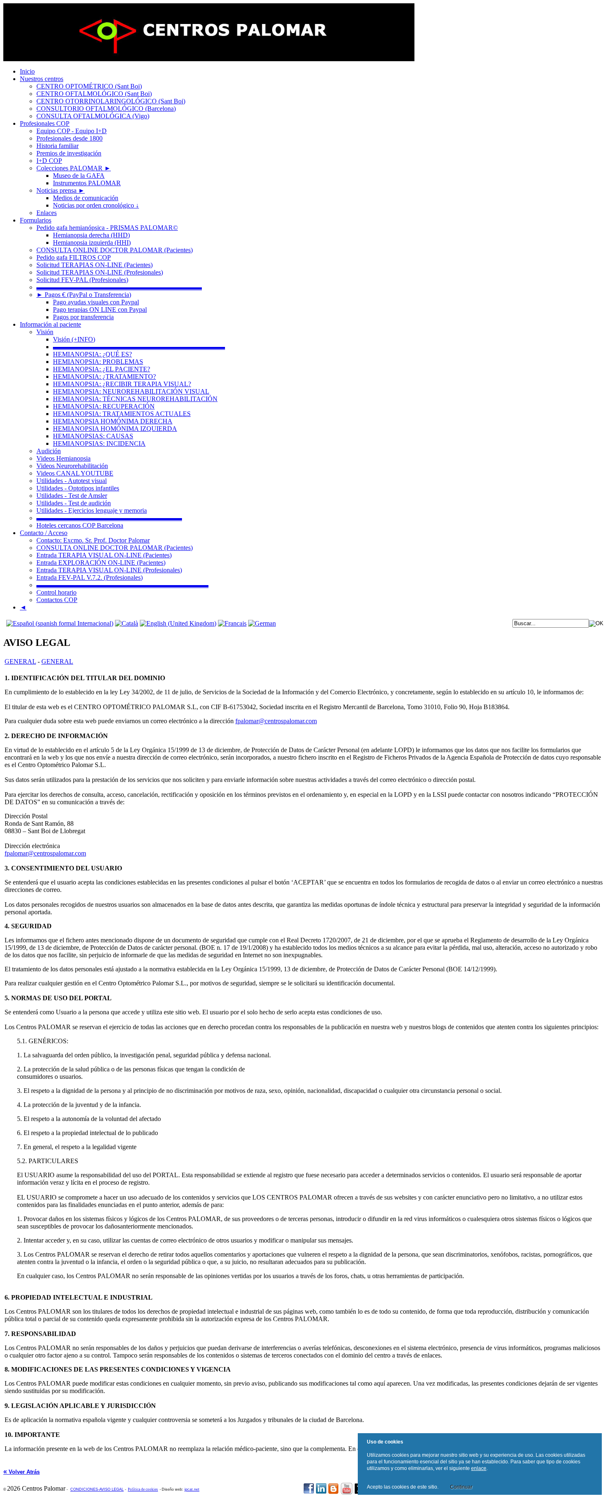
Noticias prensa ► (60, 190)
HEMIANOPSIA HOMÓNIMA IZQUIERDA (115, 428)
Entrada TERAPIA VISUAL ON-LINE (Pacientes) (104, 555)
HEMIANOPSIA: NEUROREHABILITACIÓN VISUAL (131, 391)
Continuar (461, 1487)
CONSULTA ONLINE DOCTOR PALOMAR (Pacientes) (114, 249)
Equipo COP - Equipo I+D (71, 130)
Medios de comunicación (85, 197)
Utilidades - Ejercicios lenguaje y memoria (91, 510)
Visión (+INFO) (74, 339)
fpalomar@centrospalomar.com (276, 720)
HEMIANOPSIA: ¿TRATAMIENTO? (104, 376)
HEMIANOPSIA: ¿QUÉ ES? (92, 354)
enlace (478, 1468)
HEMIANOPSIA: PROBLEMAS (98, 361)
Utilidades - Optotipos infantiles (77, 488)
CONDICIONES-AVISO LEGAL (97, 1489)
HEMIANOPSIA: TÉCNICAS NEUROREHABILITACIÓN (135, 398)
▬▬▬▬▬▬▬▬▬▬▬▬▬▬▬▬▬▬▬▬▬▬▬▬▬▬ (139, 346)
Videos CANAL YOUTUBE (74, 473)
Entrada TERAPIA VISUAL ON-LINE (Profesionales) (109, 570)
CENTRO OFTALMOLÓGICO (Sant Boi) (94, 93)
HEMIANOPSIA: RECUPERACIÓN (104, 406)
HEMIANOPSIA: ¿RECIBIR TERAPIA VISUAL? (122, 383)
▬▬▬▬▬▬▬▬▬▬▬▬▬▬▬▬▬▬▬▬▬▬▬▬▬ (119, 287)
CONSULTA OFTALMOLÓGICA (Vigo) (92, 116)
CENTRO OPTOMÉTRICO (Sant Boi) (89, 86)
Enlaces (46, 212)
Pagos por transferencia (83, 316)
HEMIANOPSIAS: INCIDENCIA (99, 443)
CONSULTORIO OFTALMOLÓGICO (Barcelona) (106, 108)
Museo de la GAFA (79, 175)
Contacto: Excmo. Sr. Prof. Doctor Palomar (93, 540)
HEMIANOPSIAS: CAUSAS (93, 436)
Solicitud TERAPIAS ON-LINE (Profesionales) (99, 272)
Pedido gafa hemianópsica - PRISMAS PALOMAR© (107, 227)
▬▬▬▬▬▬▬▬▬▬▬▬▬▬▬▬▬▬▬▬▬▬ (109, 517)
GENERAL (20, 661)
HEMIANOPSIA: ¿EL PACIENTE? (101, 369)
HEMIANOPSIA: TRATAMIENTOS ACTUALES (122, 413)
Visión (44, 331)
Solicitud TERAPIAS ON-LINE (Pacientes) (94, 264)
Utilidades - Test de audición (73, 503)
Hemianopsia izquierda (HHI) (92, 242)
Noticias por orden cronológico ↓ (96, 205)
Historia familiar (57, 145)
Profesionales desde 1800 (69, 138)
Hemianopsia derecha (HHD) (91, 235)
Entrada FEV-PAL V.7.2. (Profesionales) (89, 577)
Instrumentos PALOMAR (87, 182)
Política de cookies (143, 1489)
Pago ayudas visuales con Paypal (96, 302)
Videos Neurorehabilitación (72, 465)
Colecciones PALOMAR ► (73, 168)
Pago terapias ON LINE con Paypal (100, 309)
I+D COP (49, 160)
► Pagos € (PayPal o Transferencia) (83, 294)
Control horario (56, 592)
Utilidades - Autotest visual (71, 480)
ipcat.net (191, 1489)
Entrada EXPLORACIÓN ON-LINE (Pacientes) (100, 562)
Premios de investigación (68, 153)
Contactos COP (56, 599)
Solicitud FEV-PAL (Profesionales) (82, 279)
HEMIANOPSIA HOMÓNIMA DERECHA (112, 421)
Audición (48, 450)
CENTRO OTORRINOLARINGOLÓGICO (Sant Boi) (110, 101)
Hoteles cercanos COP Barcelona (79, 525)
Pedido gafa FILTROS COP (73, 257)
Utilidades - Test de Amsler (71, 495)
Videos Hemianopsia (63, 458)
